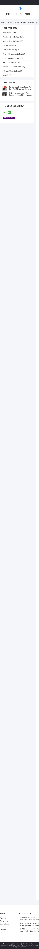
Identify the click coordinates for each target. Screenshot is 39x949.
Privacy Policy (7, 944)
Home (8, 14)
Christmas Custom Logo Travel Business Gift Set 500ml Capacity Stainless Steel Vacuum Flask (20, 95)
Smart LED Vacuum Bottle (12, 54)
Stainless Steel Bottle (11, 37)
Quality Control (5, 924)
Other (5, 75)
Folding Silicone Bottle (11, 58)
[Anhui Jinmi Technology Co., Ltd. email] (5, 113)
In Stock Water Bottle (11, 71)
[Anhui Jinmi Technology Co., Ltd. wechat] (10, 113)
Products (18, 14)
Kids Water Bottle (9, 50)
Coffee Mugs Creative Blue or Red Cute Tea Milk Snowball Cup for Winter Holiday (20, 89)
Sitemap (3, 930)
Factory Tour (4, 921)
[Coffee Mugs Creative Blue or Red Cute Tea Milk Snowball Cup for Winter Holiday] (4, 88)
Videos (27, 14)
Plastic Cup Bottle (9, 33)
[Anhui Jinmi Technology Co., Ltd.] (19, 9)
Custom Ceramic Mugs (11, 41)
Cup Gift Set (18, 23)
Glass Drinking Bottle (10, 62)
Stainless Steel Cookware (12, 67)
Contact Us (4, 927)
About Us (3, 918)
